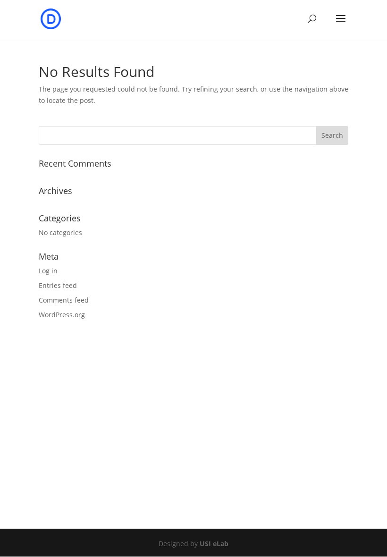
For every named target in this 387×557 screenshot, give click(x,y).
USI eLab (214, 543)
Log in (48, 270)
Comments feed (64, 299)
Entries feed (58, 285)
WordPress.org (62, 314)
